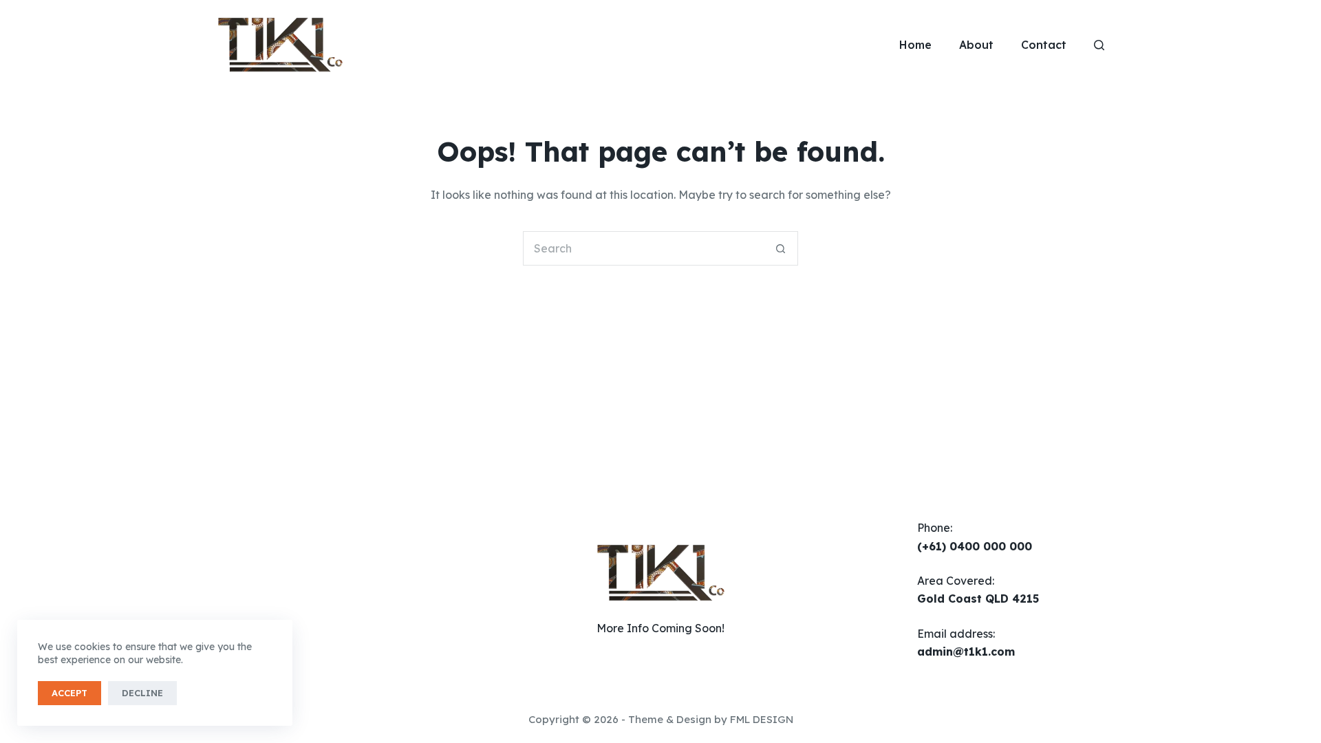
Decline (142, 692)
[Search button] (781, 248)
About (976, 45)
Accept (69, 692)
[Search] (1099, 45)
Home (915, 45)
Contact (1043, 45)
